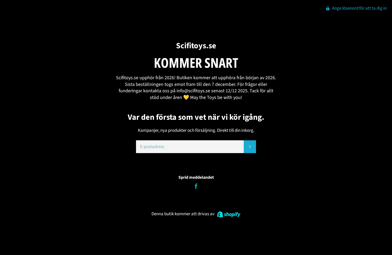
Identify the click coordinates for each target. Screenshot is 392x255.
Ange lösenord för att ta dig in (359, 8)
